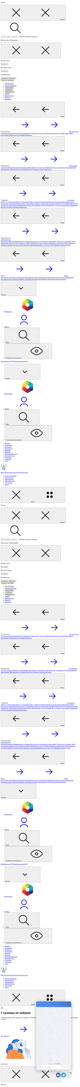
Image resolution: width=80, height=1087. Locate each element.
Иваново (8, 450)
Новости (7, 97)
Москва (7, 443)
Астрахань (8, 445)
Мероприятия (9, 96)
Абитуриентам (9, 92)
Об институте (9, 84)
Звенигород (8, 449)
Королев (7, 452)
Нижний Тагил (10, 456)
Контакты (8, 99)
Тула (6, 461)
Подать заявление (10, 86)
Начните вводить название (28, 36)
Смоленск (8, 459)
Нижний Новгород (11, 454)
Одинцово (8, 457)
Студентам (8, 89)
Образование (9, 87)
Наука (7, 94)
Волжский (8, 447)
